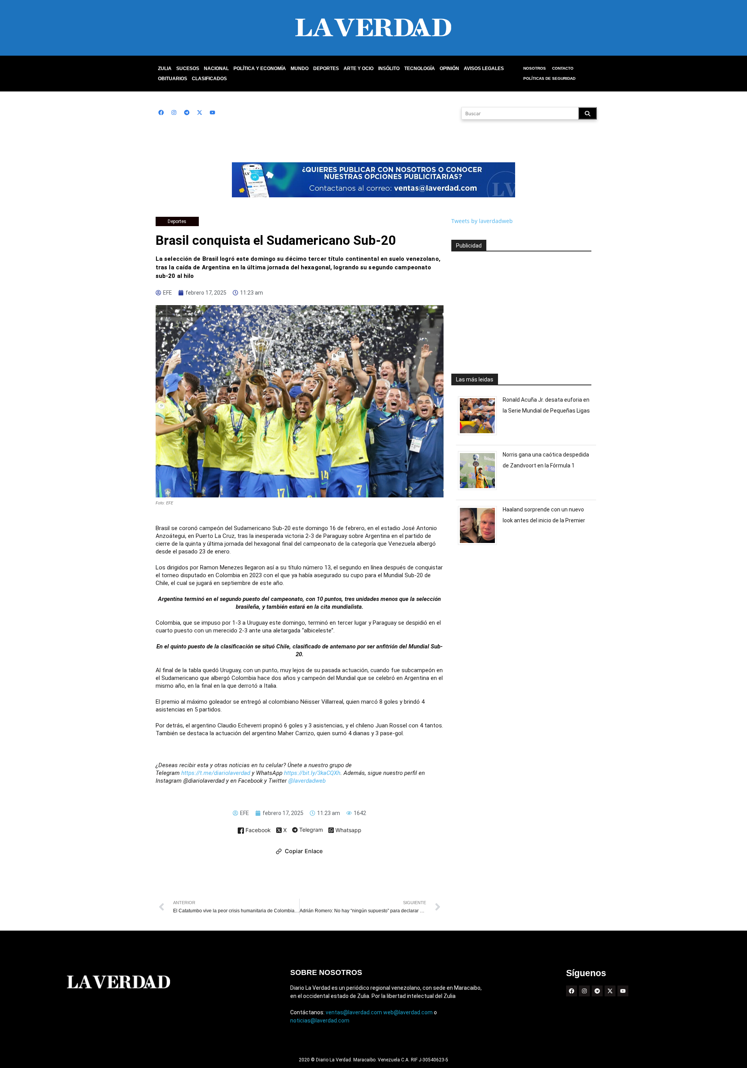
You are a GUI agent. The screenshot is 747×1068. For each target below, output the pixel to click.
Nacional (216, 68)
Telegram (310, 830)
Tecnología (419, 68)
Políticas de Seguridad (549, 78)
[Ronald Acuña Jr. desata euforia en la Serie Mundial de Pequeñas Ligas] (480, 435)
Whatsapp (347, 830)
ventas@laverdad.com (354, 1012)
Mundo (300, 68)
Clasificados (209, 78)
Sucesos (187, 68)
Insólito (389, 68)
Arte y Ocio (359, 68)
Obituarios (172, 78)
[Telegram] (186, 112)
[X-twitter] (199, 112)
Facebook (257, 830)
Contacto (562, 68)
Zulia (165, 68)
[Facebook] (161, 112)
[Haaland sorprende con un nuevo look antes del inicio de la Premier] (480, 544)
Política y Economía (259, 68)
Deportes (326, 68)
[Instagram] (173, 112)
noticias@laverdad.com (319, 1020)
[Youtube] (212, 112)
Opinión (449, 68)
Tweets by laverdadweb (482, 221)
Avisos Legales (484, 68)
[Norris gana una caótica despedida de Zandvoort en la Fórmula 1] (480, 490)
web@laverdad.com (408, 1012)
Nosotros (534, 68)
